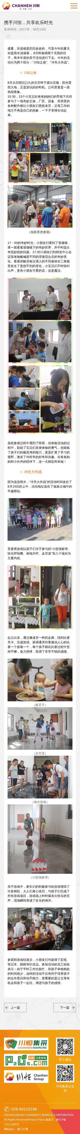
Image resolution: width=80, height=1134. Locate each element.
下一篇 (64, 1007)
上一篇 (15, 1007)
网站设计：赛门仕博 (16, 1129)
